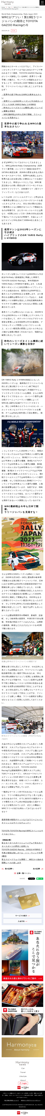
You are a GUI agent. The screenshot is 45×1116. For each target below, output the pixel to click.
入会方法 (21, 921)
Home (3, 7)
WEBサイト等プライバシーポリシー (30, 1100)
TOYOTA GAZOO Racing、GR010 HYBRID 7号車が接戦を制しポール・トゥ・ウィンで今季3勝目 (22, 853)
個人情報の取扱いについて (11, 1100)
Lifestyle (23, 1076)
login (24, 1083)
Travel (23, 1072)
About (23, 1080)
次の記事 (36, 869)
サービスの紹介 (21, 915)
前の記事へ (9, 869)
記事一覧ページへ (24, 873)
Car (9, 7)
